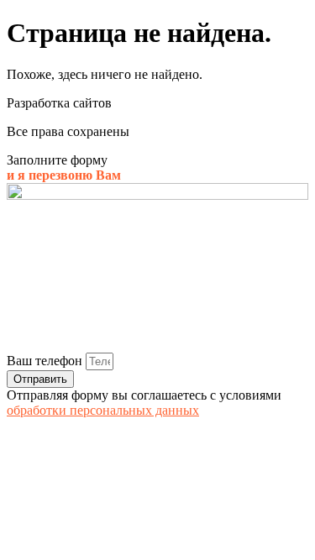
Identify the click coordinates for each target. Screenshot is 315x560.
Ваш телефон (46, 360)
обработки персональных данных (103, 410)
